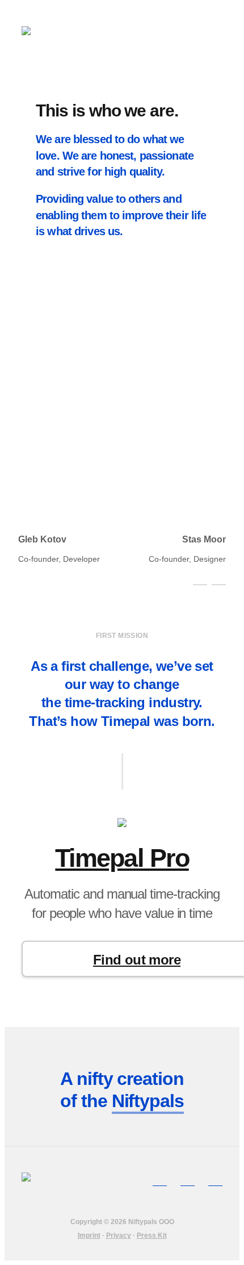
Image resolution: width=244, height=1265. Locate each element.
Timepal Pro (121, 858)
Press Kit (152, 1235)
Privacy (118, 1235)
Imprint (89, 1235)
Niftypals (148, 1101)
